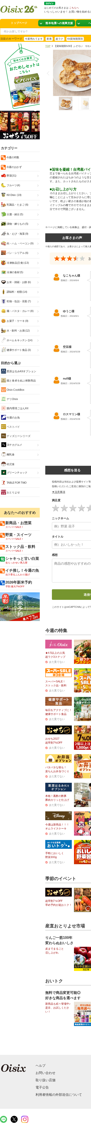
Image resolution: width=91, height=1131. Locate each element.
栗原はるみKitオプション (21, 371)
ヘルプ (41, 1065)
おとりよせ (13, 492)
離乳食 (10, 454)
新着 (49, 38)
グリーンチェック (16, 472)
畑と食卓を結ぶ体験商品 (21, 380)
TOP (47, 46)
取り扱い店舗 (45, 1080)
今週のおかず (14, 167)
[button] (49, 73)
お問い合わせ (45, 1073)
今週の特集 (12, 157)
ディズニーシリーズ (18, 436)
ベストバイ (13, 426)
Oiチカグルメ (14, 444)
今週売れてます (34, 38)
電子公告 (42, 1087)
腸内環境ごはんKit (17, 408)
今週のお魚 (13, 417)
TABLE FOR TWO (16, 482)
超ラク (59, 38)
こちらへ (74, 7)
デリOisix (12, 399)
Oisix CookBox (15, 389)
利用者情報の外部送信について (59, 1094)
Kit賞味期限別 (75, 38)
